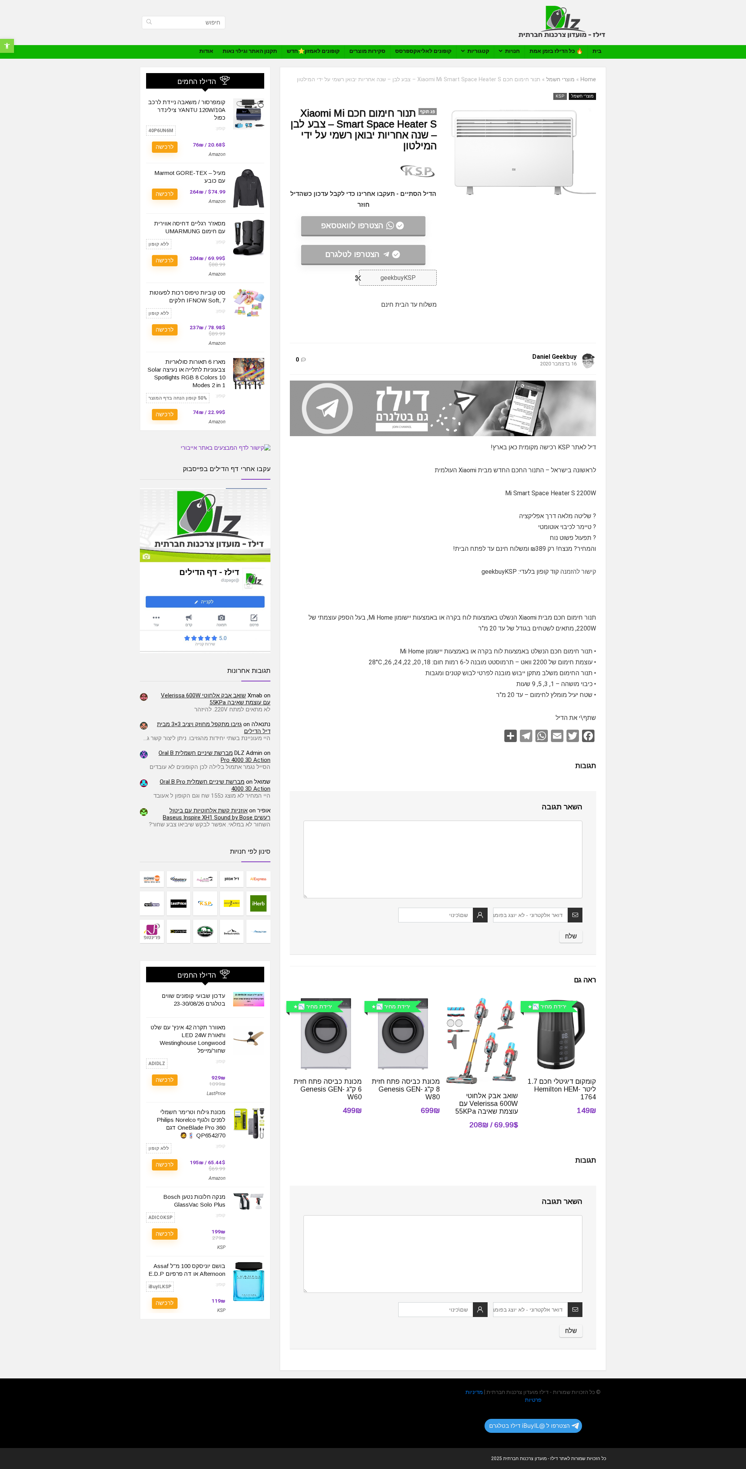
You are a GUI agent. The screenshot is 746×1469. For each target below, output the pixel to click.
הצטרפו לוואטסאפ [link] (352, 225)
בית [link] (597, 51)
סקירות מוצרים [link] (367, 51)
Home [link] (588, 79)
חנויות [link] (512, 51)
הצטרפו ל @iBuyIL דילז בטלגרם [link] (529, 1425)
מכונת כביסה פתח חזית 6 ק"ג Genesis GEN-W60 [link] (328, 1089)
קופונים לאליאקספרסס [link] (423, 51)
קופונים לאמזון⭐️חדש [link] (313, 51)
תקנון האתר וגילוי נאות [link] (250, 51)
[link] (7, 46)
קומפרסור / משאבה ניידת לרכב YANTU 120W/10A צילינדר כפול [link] (186, 110)
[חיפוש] (149, 22)
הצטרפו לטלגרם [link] (352, 254)
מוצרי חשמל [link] (560, 79)
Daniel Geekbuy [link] (554, 356)
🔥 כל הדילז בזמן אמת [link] (556, 51)
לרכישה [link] (165, 147)
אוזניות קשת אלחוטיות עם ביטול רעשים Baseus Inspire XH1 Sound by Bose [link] (216, 814)
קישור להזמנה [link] (578, 571)
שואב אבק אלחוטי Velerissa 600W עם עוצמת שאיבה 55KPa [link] (486, 1103)
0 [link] (297, 359)
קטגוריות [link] (478, 51)
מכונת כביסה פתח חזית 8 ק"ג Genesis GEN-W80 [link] (406, 1089)
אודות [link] (206, 51)
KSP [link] (560, 96)
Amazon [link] (217, 154)
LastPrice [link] (216, 1093)
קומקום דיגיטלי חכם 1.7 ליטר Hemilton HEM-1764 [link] (562, 1089)
